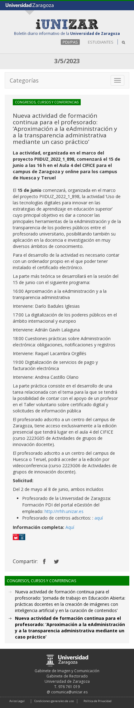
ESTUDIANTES (100, 42)
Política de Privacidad (98, 701)
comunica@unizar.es (69, 692)
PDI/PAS (70, 42)
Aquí (69, 527)
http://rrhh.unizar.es (64, 511)
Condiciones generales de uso (54, 701)
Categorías (24, 80)
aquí (98, 518)
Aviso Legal (17, 701)
